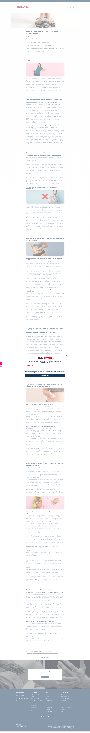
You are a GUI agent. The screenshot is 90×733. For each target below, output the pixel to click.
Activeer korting (45, 375)
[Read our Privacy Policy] (64, 371)
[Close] (66, 355)
